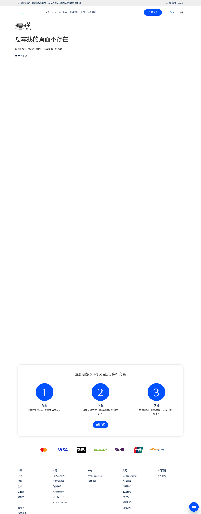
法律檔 (126, 497)
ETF (20, 502)
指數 (20, 481)
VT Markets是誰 (130, 476)
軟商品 (21, 497)
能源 (20, 486)
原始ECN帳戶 (59, 481)
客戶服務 (162, 476)
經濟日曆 (92, 481)
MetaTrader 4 (58, 492)
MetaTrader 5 (58, 497)
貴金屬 (21, 492)
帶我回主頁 (21, 56)
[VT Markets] (28, 12)
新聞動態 (127, 502)
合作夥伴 (127, 481)
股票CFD (22, 508)
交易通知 (127, 508)
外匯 (20, 476)
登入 (172, 12)
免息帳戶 (57, 486)
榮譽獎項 (127, 486)
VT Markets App (60, 502)
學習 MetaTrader (95, 476)
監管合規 (127, 492)
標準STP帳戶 (59, 476)
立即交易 (153, 12)
